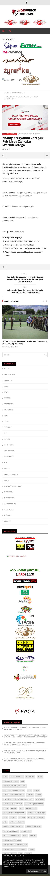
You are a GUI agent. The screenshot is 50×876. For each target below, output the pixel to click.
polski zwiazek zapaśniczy (15, 845)
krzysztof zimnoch (36, 813)
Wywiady (7, 515)
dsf (22, 781)
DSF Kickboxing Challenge (15, 785)
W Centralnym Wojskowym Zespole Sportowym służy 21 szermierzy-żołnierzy (24, 744)
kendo (13, 808)
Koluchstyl (9, 451)
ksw (5, 817)
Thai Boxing (9, 498)
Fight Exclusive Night (13, 804)
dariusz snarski (11, 781)
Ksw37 (22, 817)
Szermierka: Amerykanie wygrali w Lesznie (22, 241)
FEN (29, 790)
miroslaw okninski (12, 836)
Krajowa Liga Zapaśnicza (14, 813)
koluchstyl (31, 808)
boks (40, 776)
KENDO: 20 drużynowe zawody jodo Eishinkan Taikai (25, 248)
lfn (5, 822)
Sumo (6, 480)
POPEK (31, 849)
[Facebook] (26, 2)
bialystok (30, 776)
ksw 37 (13, 817)
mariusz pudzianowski (13, 826)
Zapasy (7, 521)
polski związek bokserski (14, 849)
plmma (33, 836)
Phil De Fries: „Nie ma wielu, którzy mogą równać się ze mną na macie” (25, 752)
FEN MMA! (40, 799)
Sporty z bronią (9, 134)
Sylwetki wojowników (13, 486)
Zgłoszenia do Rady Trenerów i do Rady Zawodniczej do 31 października (25, 290)
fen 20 (30, 795)
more (47, 155)
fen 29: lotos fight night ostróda (18, 799)
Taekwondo (8, 492)
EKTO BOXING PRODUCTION (14, 790)
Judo (6, 421)
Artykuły (8, 380)
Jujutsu (7, 427)
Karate (7, 439)
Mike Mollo (25, 831)
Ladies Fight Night (36, 817)
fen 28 (38, 795)
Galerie (7, 398)
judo (6, 808)
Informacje (9, 410)
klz (21, 808)
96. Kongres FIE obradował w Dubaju (19, 245)
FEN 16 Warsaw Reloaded (14, 795)
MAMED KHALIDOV (17, 822)
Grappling (8, 404)
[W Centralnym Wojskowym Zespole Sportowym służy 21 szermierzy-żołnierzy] (25, 322)
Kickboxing (8, 445)
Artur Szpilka (17, 776)
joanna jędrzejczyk (34, 804)
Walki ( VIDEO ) (10, 504)
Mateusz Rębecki (11, 831)
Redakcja (37, 134)
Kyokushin (8, 457)
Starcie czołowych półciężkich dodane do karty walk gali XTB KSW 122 (25, 728)
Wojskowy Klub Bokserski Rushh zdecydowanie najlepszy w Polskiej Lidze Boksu (24, 760)
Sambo (7, 468)
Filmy (6, 392)
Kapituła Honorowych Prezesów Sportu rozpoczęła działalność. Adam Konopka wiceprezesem (25, 278)
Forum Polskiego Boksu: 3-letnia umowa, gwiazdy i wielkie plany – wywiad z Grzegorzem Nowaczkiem (25, 736)
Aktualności (9, 374)
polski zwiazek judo (12, 840)
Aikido (6, 369)
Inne (6, 416)
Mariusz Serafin (33, 826)
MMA (6, 462)
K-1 (5, 433)
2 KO (5, 776)
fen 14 (36, 790)
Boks (6, 386)
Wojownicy (8, 509)
